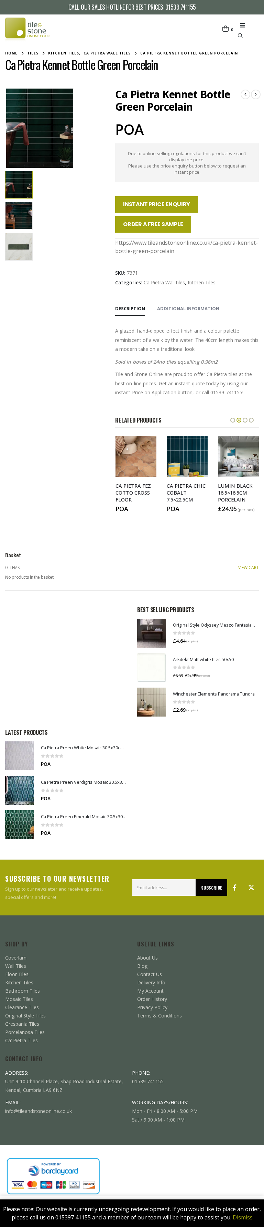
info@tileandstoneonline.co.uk (38, 1111)
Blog (142, 966)
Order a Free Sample (153, 224)
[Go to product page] (151, 633)
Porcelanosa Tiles (25, 1032)
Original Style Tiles (25, 1015)
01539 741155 (180, 6)
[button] (245, 25)
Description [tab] (130, 308)
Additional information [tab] (188, 308)
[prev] (245, 94)
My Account (150, 990)
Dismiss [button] (243, 1217)
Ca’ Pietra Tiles (21, 1040)
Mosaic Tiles (19, 999)
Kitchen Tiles (202, 282)
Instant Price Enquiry (156, 204)
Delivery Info (151, 982)
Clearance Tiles (22, 1007)
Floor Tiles (17, 974)
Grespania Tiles (22, 1024)
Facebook (235, 887)
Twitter (251, 887)
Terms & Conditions (159, 1015)
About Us (147, 957)
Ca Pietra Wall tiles (164, 282)
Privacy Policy (152, 1007)
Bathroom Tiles (22, 990)
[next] (256, 94)
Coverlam (15, 957)
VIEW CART (248, 567)
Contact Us (149, 974)
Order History (152, 999)
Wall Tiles (15, 966)
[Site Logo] (27, 29)
